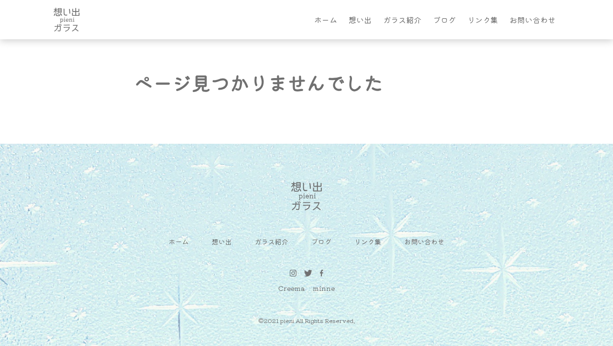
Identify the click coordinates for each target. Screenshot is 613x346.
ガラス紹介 (402, 19)
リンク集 (482, 19)
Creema (291, 288)
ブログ (444, 19)
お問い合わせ (533, 19)
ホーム (325, 19)
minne (324, 288)
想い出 (360, 19)
